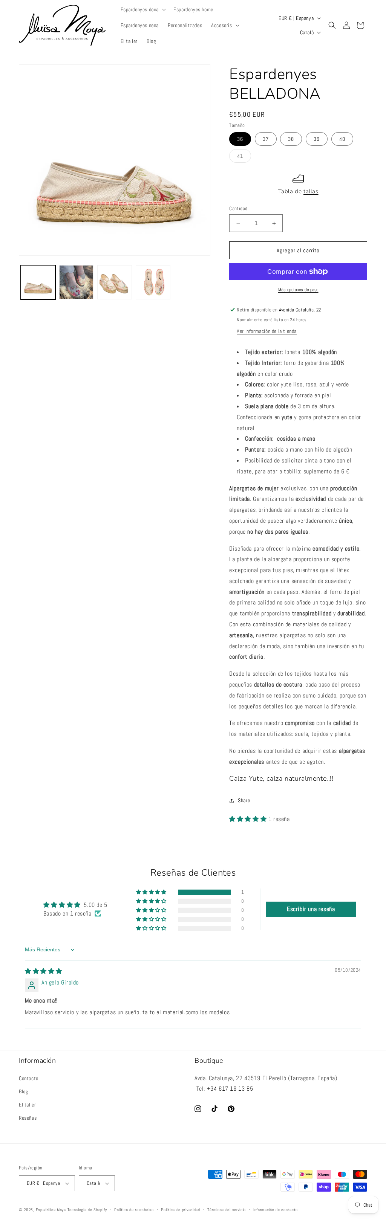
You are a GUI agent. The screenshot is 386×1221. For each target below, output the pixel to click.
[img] (43, 971)
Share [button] (244, 800)
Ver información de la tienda (267, 331)
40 (342, 139)
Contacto (28, 1078)
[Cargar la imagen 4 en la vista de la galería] (153, 282)
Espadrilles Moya (51, 1209)
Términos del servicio (226, 1209)
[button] (142, 9)
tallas (311, 191)
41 (244, 157)
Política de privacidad (180, 1209)
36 (240, 139)
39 (317, 139)
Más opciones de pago (298, 290)
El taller (27, 1104)
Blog (23, 1091)
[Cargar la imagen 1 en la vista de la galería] (38, 282)
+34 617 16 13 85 (230, 1089)
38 (291, 139)
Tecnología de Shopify (87, 1209)
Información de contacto (275, 1209)
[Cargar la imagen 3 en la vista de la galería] (114, 282)
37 (266, 139)
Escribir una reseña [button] (311, 909)
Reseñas (28, 1117)
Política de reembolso (134, 1209)
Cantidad (238, 208)
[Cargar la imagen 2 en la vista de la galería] (76, 282)
